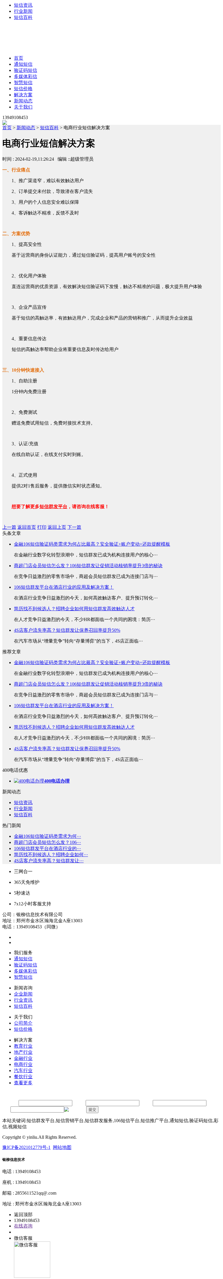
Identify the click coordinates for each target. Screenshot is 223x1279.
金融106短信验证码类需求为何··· (47, 836)
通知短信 (23, 64)
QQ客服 (22, 1232)
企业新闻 (23, 993)
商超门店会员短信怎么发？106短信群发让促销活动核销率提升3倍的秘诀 (88, 565)
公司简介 (23, 1023)
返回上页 (57, 527)
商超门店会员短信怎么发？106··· (47, 842)
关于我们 (23, 106)
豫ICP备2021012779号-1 (26, 1147)
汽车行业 (23, 1070)
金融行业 (23, 1058)
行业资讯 (23, 1000)
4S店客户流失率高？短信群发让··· (49, 860)
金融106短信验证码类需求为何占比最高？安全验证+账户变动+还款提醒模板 (92, 544)
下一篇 (74, 527)
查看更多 (23, 1082)
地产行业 (23, 1052)
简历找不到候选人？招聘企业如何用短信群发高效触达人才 (74, 608)
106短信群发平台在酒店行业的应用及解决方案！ (64, 587)
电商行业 (23, 1064)
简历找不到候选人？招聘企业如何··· (51, 854)
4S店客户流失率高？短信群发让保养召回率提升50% (67, 630)
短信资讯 (23, 5)
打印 (41, 527)
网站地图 (62, 1147)
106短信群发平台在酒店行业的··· (47, 848)
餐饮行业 (23, 1076)
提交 (92, 1109)
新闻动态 (23, 100)
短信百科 (23, 17)
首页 (18, 58)
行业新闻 (23, 11)
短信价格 (23, 88)
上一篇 (9, 527)
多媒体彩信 (25, 76)
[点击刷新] (74, 1109)
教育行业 (23, 1046)
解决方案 (23, 94)
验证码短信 (25, 70)
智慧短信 (23, 82)
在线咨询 (23, 1225)
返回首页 (26, 527)
